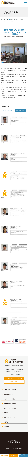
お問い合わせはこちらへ (14, 374)
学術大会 (5, 422)
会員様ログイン (14, 381)
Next (27, 345)
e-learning (19, 378)
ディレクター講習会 (21, 110)
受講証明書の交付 (7, 394)
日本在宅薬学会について (9, 389)
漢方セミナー (6, 412)
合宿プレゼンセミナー (8, 417)
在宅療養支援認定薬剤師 (9, 403)
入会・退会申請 (9, 378)
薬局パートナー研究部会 (9, 408)
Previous (0, 345)
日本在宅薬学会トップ (5, 19)
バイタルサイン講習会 (14, 19)
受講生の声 (21, 19)
